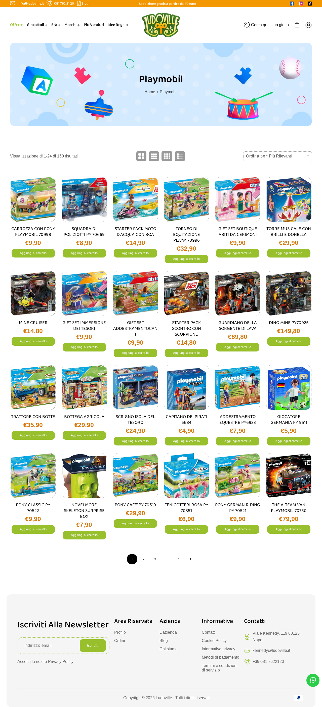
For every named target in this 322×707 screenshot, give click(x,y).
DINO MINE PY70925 (289, 323)
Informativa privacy (218, 649)
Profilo (120, 632)
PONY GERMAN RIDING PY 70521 (237, 508)
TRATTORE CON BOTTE (33, 417)
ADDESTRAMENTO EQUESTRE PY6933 (237, 420)
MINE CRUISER (33, 323)
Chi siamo (168, 649)
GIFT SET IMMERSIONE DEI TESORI (84, 326)
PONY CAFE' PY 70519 (135, 505)
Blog (85, 3)
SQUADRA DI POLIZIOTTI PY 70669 (84, 232)
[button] (297, 25)
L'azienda (168, 632)
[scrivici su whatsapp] (313, 681)
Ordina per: (257, 156)
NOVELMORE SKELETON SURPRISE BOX (84, 511)
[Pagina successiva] (190, 559)
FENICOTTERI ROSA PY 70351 (186, 508)
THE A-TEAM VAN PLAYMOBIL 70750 (289, 508)
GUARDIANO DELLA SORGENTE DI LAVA (237, 326)
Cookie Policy (214, 640)
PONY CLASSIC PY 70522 (33, 508)
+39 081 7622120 (268, 661)
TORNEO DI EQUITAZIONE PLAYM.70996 (186, 234)
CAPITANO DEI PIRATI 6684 (186, 420)
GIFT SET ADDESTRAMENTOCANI (135, 328)
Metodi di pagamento (220, 657)
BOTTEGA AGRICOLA (84, 417)
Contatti (209, 632)
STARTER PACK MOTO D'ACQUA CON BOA (135, 232)
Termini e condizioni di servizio (219, 667)
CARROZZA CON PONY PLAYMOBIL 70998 (33, 232)
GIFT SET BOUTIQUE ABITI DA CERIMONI (237, 232)
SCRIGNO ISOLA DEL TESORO (135, 420)
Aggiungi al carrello (33, 253)
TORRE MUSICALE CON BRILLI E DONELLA (288, 232)
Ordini (119, 640)
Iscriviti (93, 645)
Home (149, 92)
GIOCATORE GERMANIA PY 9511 (288, 420)
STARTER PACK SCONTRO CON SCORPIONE (186, 328)
